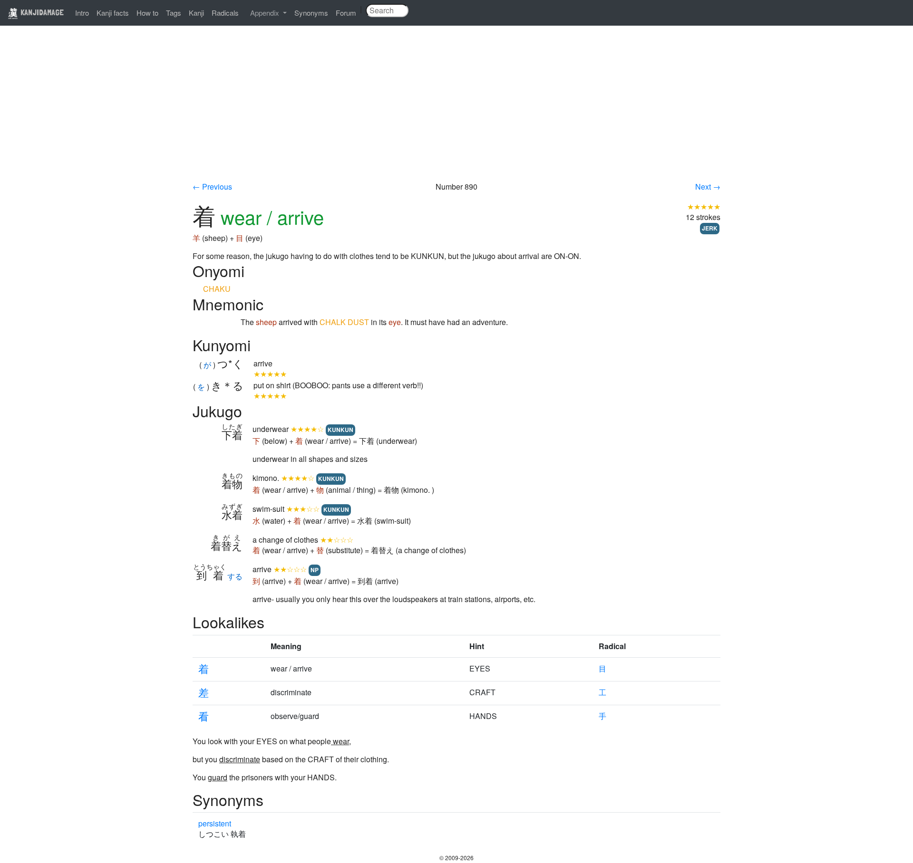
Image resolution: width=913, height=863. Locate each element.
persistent (214, 823)
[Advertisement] (456, 110)
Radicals (225, 13)
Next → (707, 186)
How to (147, 13)
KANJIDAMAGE (41, 12)
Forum (346, 13)
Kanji (196, 13)
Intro (82, 13)
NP (315, 570)
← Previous (212, 186)
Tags (173, 13)
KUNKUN (340, 429)
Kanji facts (113, 13)
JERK (710, 228)
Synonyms (311, 13)
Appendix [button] (265, 13)
